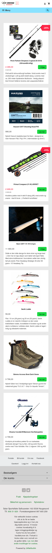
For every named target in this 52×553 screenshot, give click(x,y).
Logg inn (25, 463)
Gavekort (15, 463)
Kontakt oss (36, 463)
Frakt (18, 496)
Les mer (31, 540)
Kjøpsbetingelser (30, 496)
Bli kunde (20, 458)
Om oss (30, 458)
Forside (11, 458)
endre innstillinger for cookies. (26, 543)
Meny (7, 10)
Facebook (40, 458)
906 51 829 (13, 511)
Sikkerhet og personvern (21, 502)
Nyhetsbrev (39, 502)
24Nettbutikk (31, 548)
